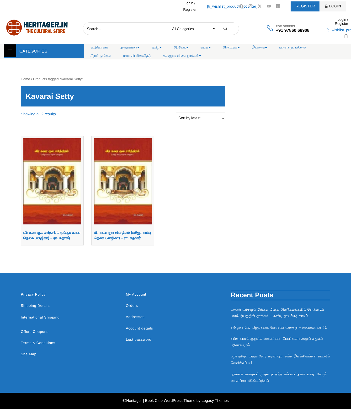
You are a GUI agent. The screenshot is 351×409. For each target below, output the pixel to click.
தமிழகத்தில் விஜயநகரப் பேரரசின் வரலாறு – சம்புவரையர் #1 (279, 327)
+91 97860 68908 (292, 30)
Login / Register (190, 6)
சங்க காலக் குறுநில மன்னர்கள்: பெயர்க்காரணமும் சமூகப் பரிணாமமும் (277, 342)
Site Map (29, 354)
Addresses (135, 317)
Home (25, 79)
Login (335, 6)
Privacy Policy (33, 294)
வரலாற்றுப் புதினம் (292, 47)
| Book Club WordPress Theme (169, 401)
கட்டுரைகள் (99, 47)
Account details (139, 328)
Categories (33, 51)
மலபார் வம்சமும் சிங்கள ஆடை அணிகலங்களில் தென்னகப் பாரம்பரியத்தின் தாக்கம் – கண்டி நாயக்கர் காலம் (277, 313)
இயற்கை (258, 47)
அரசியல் (180, 47)
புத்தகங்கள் (128, 47)
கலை (204, 47)
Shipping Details (35, 306)
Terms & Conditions (38, 343)
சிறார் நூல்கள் (101, 56)
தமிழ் (155, 47)
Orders (132, 306)
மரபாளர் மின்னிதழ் (137, 56)
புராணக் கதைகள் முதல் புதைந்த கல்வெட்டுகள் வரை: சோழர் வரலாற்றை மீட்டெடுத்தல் (279, 377)
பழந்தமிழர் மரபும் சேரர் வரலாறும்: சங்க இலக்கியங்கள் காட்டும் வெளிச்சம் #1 (280, 359)
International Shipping (40, 317)
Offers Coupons (34, 332)
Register (305, 6)
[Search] (225, 28)
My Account (136, 294)
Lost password (138, 340)
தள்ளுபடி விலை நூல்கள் (181, 56)
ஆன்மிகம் (230, 47)
